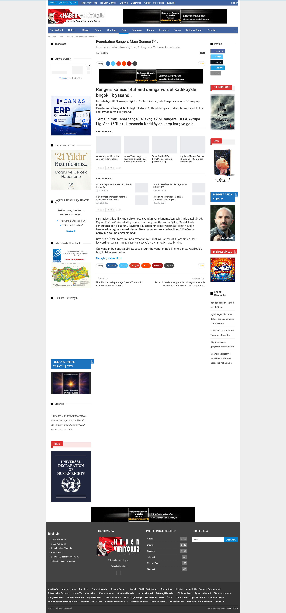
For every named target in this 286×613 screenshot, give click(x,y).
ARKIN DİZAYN (232, 608)
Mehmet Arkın (153, 563)
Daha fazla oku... (119, 566)
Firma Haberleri (113, 597)
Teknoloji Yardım (100, 589)
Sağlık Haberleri (94, 597)
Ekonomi (164, 30)
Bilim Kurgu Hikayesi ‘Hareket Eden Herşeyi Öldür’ (148, 597)
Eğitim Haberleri (203, 593)
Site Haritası (166, 589)
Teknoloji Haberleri (165, 593)
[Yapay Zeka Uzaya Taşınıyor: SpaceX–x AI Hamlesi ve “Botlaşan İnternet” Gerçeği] (136, 144)
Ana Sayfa (53, 589)
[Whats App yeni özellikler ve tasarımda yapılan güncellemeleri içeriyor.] (108, 144)
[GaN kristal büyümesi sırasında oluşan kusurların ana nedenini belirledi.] (141, 200)
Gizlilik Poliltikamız (154, 2)
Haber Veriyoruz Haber (84, 593)
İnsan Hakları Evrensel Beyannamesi (203, 589)
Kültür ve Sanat (194, 30)
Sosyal (177, 30)
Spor (124, 30)
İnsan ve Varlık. (158, 601)
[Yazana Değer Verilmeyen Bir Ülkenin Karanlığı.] (141, 188)
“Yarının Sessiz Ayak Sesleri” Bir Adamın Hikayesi (199, 597)
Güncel (98, 30)
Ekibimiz (123, 2)
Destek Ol (71, 231)
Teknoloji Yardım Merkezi (199, 601)
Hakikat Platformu (139, 601)
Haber (71, 30)
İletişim (171, 2)
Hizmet (132, 589)
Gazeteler (136, 2)
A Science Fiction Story (116, 601)
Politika (211, 30)
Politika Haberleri (75, 597)
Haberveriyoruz (89, 2)
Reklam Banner (108, 2)
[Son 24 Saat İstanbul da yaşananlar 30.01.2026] (198, 188)
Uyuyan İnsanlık (176, 601)
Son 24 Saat (56, 30)
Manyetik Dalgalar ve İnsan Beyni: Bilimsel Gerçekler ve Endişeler (221, 358)
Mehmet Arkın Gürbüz (91, 601)
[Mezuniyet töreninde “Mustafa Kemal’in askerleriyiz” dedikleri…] (198, 200)
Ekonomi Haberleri (223, 593)
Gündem (111, 30)
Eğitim (150, 30)
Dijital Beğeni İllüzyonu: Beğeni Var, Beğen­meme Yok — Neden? (222, 319)
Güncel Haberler (106, 593)
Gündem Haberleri (126, 593)
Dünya (85, 30)
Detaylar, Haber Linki (109, 258)
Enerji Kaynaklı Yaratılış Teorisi (63, 601)
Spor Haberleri (145, 593)
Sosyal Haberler (56, 597)
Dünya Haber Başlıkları (59, 593)
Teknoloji (137, 30)
